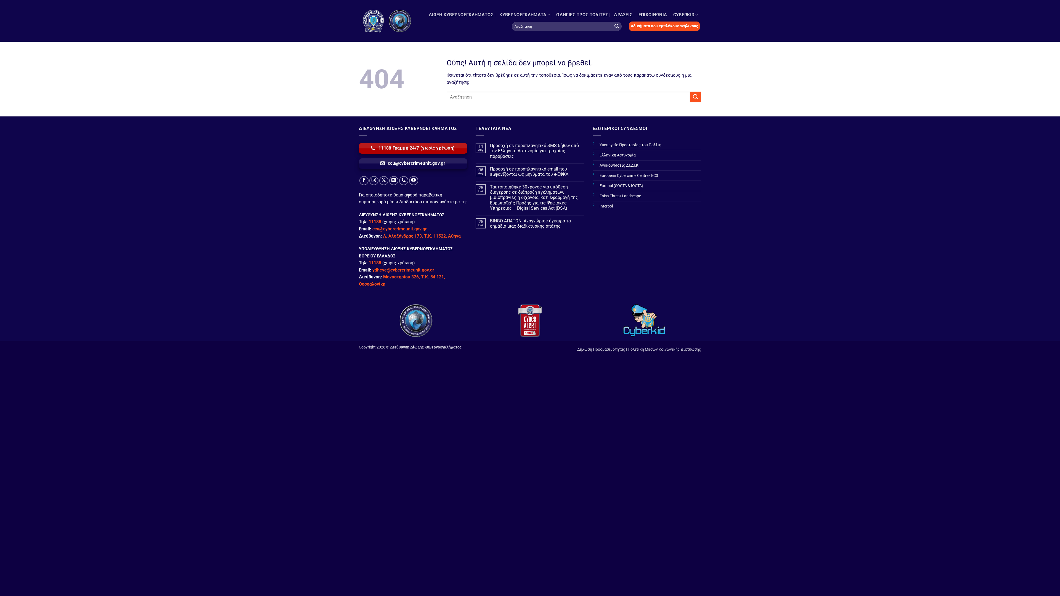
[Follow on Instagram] (373, 180)
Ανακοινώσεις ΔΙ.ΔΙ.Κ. (620, 165)
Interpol (606, 206)
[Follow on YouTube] (413, 180)
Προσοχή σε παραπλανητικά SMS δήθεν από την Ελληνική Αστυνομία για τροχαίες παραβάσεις (534, 151)
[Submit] (616, 26)
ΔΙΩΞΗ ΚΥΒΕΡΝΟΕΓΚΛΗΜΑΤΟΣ (461, 14)
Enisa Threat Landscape (620, 196)
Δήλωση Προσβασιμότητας (601, 349)
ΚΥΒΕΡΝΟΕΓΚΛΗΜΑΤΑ (522, 14)
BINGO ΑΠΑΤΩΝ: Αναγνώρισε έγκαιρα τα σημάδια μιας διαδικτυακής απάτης (530, 223)
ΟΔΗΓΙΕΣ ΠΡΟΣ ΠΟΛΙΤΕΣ (582, 14)
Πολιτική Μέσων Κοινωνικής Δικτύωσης (664, 349)
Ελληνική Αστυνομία (618, 155)
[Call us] (403, 180)
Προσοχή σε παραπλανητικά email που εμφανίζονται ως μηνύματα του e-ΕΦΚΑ (529, 171)
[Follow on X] (383, 180)
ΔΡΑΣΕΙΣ (623, 14)
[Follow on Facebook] (364, 180)
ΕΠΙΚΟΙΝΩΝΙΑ (652, 14)
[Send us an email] (393, 180)
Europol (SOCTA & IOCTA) (621, 185)
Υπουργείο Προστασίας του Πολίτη (630, 145)
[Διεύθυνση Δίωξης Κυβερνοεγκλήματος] (387, 20)
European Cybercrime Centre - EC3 (629, 175)
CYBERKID (684, 14)
